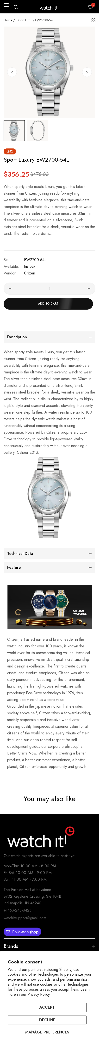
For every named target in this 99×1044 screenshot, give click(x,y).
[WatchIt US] (49, 7)
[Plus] (89, 288)
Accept (47, 1007)
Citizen (29, 273)
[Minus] (10, 288)
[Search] (16, 7)
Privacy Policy (38, 994)
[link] (49, 607)
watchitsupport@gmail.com (25, 918)
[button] (87, 72)
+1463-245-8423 (17, 910)
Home (8, 20)
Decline (47, 1020)
